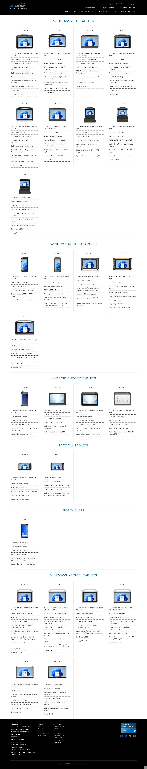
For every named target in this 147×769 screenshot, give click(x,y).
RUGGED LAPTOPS (91, 8)
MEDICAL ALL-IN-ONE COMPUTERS (23, 752)
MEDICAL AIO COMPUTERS (107, 12)
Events (56, 729)
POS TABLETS (15, 737)
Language (132, 4)
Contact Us (57, 743)
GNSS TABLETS (16, 742)
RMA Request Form (44, 733)
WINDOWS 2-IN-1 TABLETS (20, 726)
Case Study (57, 733)
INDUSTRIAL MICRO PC (127, 8)
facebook (121, 736)
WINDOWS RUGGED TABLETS (21, 729)
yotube (134, 736)
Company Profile (59, 726)
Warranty (40, 731)
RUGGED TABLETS (108, 8)
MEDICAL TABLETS (87, 12)
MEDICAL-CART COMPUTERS (21, 749)
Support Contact (43, 726)
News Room (58, 731)
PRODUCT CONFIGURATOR (127, 725)
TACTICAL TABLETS (17, 734)
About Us (103, 4)
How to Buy (120, 4)
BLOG (124, 731)
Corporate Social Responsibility (59, 736)
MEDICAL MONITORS (128, 12)
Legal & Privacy (42, 735)
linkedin (126, 736)
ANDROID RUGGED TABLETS (20, 732)
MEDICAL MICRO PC (69, 12)
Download (41, 729)
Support (111, 4)
